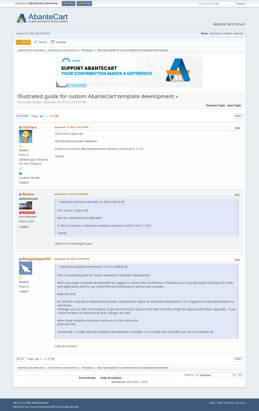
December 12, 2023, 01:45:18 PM (71, 127)
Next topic (234, 105)
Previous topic (215, 105)
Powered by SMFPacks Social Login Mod (58, 407)
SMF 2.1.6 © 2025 (22, 403)
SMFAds (17, 407)
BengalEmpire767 (37, 259)
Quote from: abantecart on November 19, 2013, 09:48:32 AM (93, 266)
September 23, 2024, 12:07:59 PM (71, 258)
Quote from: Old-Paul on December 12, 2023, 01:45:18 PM (92, 202)
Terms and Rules (225, 402)
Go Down (22, 116)
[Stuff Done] (20, 173)
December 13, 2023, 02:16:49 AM (71, 194)
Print (238, 116)
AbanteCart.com (121, 382)
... (47, 116)
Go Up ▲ (241, 402)
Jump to (189, 374)
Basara (28, 194)
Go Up (20, 359)
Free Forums (30, 407)
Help (211, 402)
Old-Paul (30, 127)
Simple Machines (40, 403)
